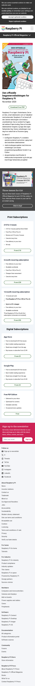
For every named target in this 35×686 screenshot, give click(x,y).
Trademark (5, 495)
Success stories (7, 582)
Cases (4, 603)
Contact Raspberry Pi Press (11, 682)
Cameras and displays (9, 594)
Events (4, 652)
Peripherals (5, 607)
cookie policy (6, 11)
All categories (6, 633)
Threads (7, 459)
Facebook (7, 477)
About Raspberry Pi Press (10, 669)
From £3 (17, 356)
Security (4, 536)
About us (5, 499)
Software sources (8, 640)
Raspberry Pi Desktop (9, 618)
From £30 (17, 282)
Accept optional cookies (17, 17)
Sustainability (6, 511)
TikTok (6, 462)
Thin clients (5, 570)
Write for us (6, 678)
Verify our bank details (9, 540)
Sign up (28, 439)
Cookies (4, 524)
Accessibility (6, 508)
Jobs (3, 505)
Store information (7, 660)
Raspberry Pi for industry (10, 560)
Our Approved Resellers (10, 502)
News (4, 486)
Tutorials (4, 551)
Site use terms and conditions (12, 517)
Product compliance (8, 563)
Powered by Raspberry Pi (10, 576)
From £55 (17, 320)
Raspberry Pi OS (7, 625)
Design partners (7, 579)
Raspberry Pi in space (9, 573)
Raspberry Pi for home (9, 548)
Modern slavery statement (10, 514)
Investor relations (8, 489)
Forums (4, 648)
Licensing (5, 527)
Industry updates (7, 566)
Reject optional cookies (17, 21)
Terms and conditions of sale (11, 530)
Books (4, 675)
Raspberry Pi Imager (9, 622)
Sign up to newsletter (11, 451)
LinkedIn (7, 473)
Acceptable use (7, 521)
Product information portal (10, 637)
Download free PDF (17, 107)
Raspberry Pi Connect (9, 615)
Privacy (4, 533)
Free (17, 414)
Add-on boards (7, 597)
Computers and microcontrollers (12, 591)
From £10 (17, 250)
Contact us (5, 492)
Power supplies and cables (11, 600)
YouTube (7, 466)
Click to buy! (17, 206)
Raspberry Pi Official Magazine (15, 35)
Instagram (7, 469)
